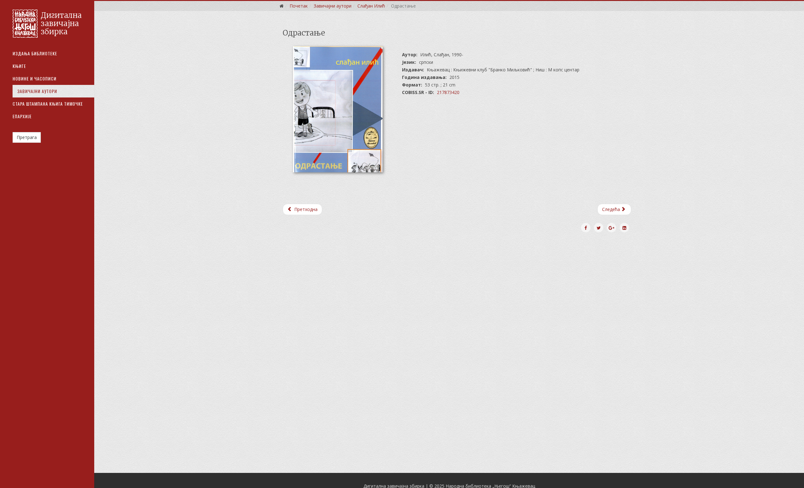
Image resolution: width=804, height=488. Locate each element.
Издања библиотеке (35, 53)
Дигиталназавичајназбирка (61, 23)
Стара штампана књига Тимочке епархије (48, 109)
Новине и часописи (35, 78)
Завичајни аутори (37, 91)
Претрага (27, 137)
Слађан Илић (371, 6)
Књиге (19, 66)
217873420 (448, 92)
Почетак (299, 6)
